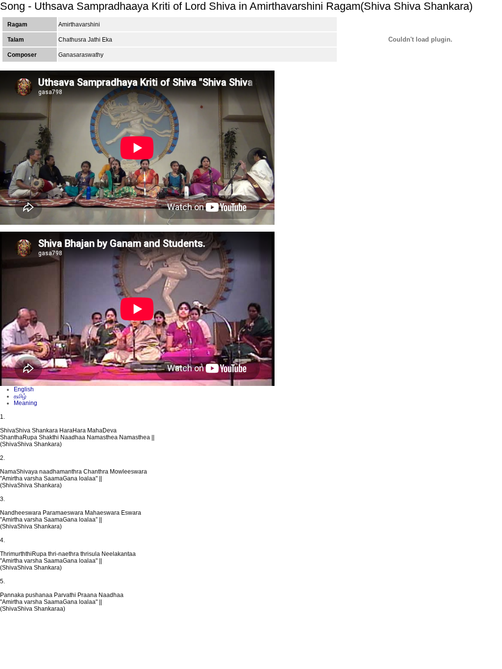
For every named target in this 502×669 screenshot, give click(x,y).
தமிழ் (20, 396)
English (24, 389)
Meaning (25, 403)
